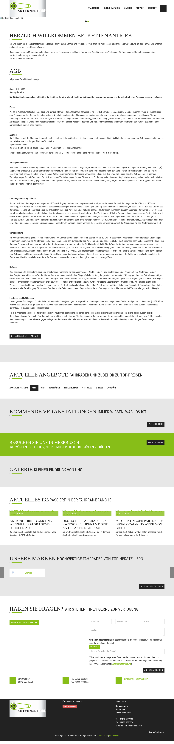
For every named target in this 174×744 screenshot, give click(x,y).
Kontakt (152, 8)
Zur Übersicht (156, 424)
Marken (128, 8)
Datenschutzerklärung (121, 664)
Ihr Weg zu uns (155, 442)
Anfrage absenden (153, 670)
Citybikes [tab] (87, 387)
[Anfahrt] (163, 8)
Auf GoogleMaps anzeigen (24, 622)
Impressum (114, 735)
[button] (13, 18)
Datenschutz (102, 735)
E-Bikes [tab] (99, 387)
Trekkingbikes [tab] (71, 387)
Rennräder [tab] (54, 387)
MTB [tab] (43, 387)
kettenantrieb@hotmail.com (136, 679)
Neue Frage (94, 647)
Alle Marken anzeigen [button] (152, 586)
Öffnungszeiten (19, 336)
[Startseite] (28, 8)
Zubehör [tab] (111, 387)
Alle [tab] (34, 387)
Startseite (93, 8)
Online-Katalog (111, 8)
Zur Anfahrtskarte (156, 732)
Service (140, 8)
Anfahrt (35, 336)
